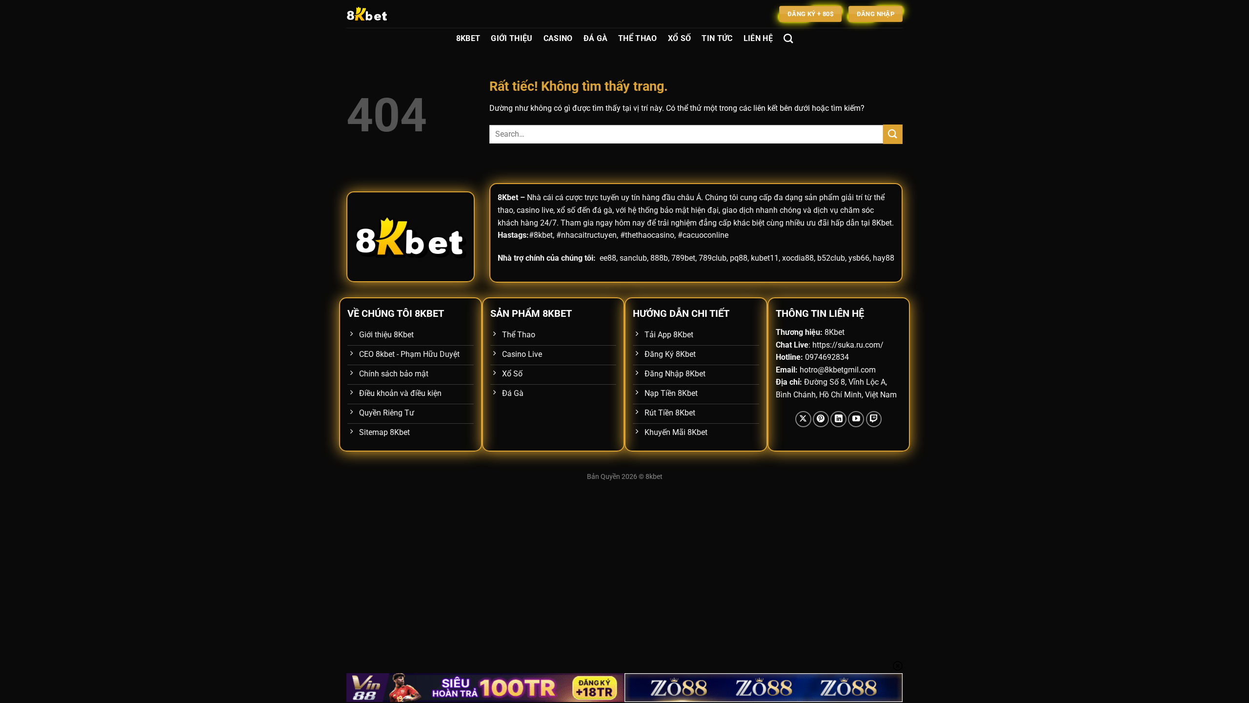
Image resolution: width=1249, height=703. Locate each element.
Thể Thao (637, 38)
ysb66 (858, 258)
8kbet (654, 477)
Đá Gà (596, 38)
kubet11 (765, 258)
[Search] (788, 38)
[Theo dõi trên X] (803, 419)
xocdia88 (798, 258)
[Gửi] (893, 134)
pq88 (738, 258)
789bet (683, 258)
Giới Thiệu (511, 38)
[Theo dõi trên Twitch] (874, 419)
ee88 (608, 258)
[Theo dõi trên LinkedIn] (838, 419)
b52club (831, 258)
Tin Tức (717, 38)
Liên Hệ (758, 38)
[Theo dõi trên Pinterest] (821, 419)
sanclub (633, 258)
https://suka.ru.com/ (848, 345)
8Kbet (468, 38)
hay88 (883, 258)
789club (712, 258)
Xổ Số (679, 38)
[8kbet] (395, 14)
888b (659, 258)
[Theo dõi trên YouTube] (856, 419)
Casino (558, 38)
